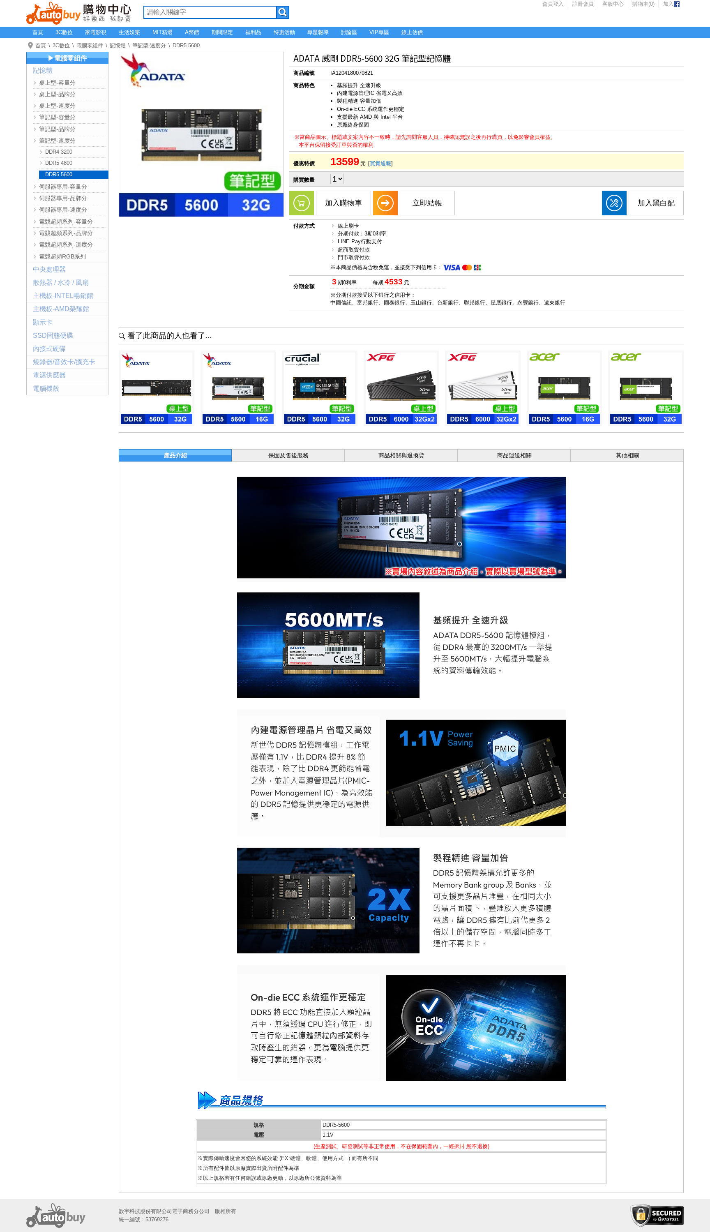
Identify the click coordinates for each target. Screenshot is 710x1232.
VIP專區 (379, 32)
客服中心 (613, 4)
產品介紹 (175, 455)
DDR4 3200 (58, 152)
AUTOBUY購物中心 (78, 12)
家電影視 (95, 32)
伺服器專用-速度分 (63, 209)
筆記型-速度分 (149, 45)
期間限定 (222, 32)
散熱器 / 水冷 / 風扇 (61, 282)
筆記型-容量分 (57, 117)
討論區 (349, 32)
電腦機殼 (46, 388)
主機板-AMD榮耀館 (61, 308)
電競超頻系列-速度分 (66, 244)
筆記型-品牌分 (57, 129)
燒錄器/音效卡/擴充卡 (64, 361)
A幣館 (192, 32)
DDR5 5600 (186, 45)
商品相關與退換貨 (401, 455)
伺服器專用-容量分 (63, 186)
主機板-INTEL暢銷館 (63, 295)
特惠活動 (284, 32)
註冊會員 (583, 4)
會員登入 (553, 4)
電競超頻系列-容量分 (66, 221)
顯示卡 (43, 322)
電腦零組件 (89, 45)
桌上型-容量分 (57, 82)
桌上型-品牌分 (57, 94)
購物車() (643, 4)
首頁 (37, 32)
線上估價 (412, 32)
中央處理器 (49, 269)
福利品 (253, 32)
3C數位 (64, 32)
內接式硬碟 (49, 348)
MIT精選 (162, 32)
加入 (668, 4)
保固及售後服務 (288, 455)
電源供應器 (49, 374)
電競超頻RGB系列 (62, 256)
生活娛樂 (129, 32)
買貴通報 (380, 163)
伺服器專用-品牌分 (63, 198)
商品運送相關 (514, 455)
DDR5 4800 (58, 163)
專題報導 (318, 32)
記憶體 (118, 45)
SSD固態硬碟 (53, 335)
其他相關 (627, 455)
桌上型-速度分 (57, 105)
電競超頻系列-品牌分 (66, 233)
